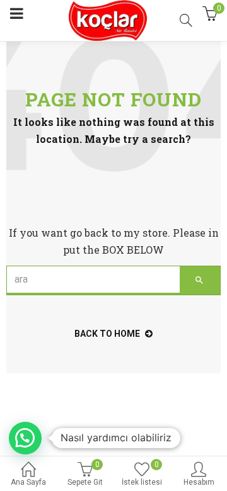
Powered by (45, 465)
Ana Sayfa (28, 482)
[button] (25, 438)
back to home (107, 334)
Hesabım (198, 482)
